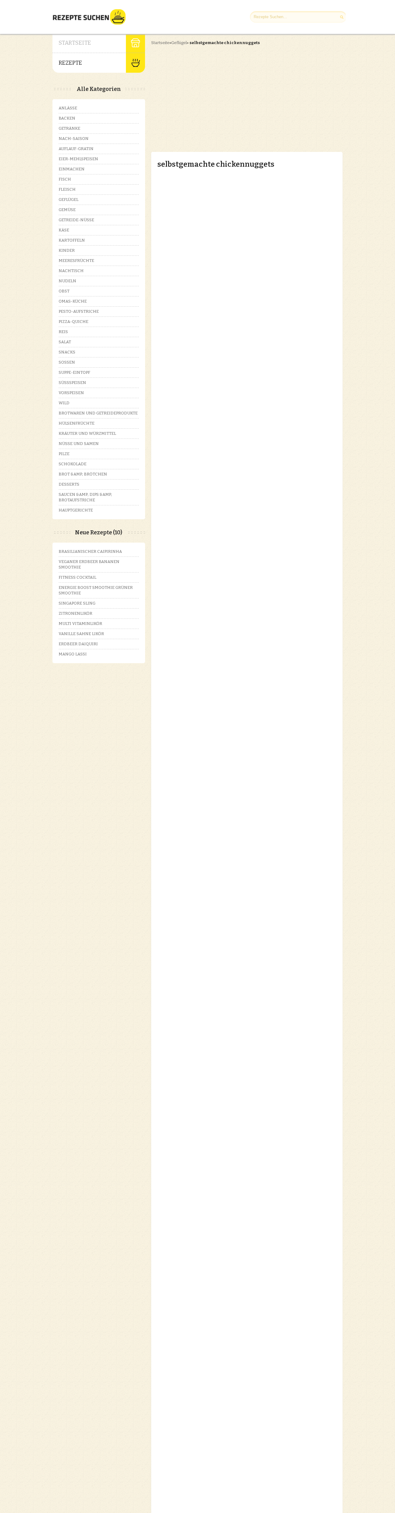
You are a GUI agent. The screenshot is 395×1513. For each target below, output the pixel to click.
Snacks (67, 352)
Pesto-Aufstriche (79, 311)
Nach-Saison (74, 138)
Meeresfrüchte (76, 260)
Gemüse (67, 209)
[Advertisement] (203, 93)
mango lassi (73, 654)
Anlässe (68, 108)
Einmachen (72, 169)
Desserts (69, 484)
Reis (63, 331)
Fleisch (67, 189)
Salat (65, 342)
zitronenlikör (75, 613)
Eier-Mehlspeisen (78, 159)
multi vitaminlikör (80, 623)
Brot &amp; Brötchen (83, 474)
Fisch (65, 179)
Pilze (64, 453)
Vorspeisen (71, 392)
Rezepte (70, 62)
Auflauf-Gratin (76, 148)
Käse (64, 230)
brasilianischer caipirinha (90, 551)
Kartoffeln (72, 240)
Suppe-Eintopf (74, 372)
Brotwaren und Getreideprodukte (98, 413)
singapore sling (77, 603)
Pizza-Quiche (73, 321)
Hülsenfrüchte (76, 423)
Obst (64, 291)
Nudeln (67, 281)
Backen (67, 118)
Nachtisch (71, 270)
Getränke (69, 128)
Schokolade (72, 464)
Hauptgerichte (76, 510)
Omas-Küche (73, 301)
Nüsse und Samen (79, 443)
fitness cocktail (77, 577)
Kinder (67, 250)
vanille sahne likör (81, 633)
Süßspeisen (72, 382)
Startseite (75, 42)
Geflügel (179, 42)
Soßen (67, 362)
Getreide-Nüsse (76, 220)
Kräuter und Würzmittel (87, 433)
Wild (64, 403)
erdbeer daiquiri (78, 644)
